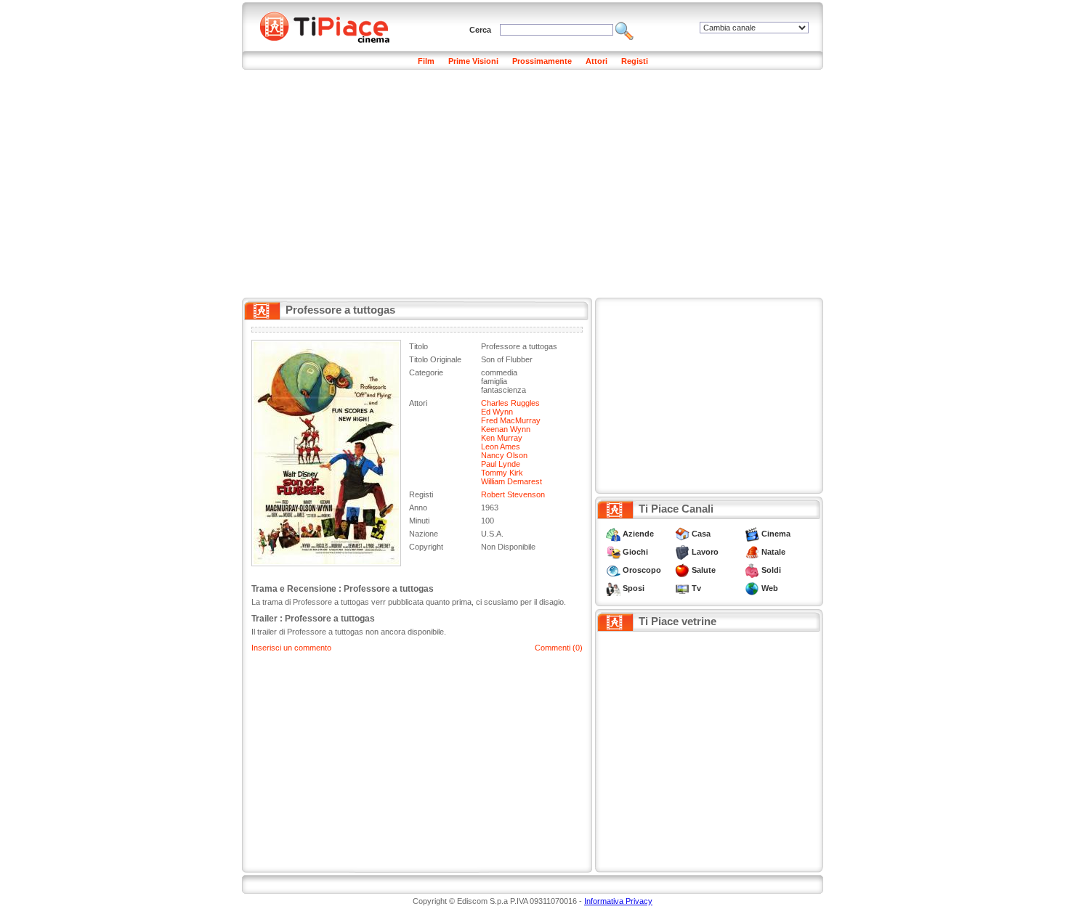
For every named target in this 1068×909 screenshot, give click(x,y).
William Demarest (511, 481)
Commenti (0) (559, 647)
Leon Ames (500, 446)
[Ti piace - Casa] (682, 533)
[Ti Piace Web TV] (682, 588)
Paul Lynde (500, 464)
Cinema (775, 533)
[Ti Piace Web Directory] (752, 588)
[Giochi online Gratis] (613, 551)
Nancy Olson (504, 455)
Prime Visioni (473, 61)
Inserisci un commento (291, 647)
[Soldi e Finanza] (752, 570)
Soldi (771, 570)
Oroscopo (642, 570)
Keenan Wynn (505, 429)
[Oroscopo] (613, 570)
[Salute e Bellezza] (682, 570)
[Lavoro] (682, 551)
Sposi (633, 588)
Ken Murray (501, 437)
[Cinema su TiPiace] (752, 533)
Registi (634, 61)
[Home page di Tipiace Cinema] (332, 25)
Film (426, 61)
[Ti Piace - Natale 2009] (752, 551)
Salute (704, 570)
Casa (701, 533)
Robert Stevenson (513, 494)
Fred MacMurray (511, 420)
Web (769, 588)
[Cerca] (624, 29)
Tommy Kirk (502, 472)
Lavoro (705, 551)
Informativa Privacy (618, 901)
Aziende (638, 533)
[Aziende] (613, 533)
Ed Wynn (497, 411)
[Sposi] (613, 588)
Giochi (635, 551)
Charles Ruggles (510, 403)
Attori (596, 61)
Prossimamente (542, 61)
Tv (696, 588)
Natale (773, 551)
